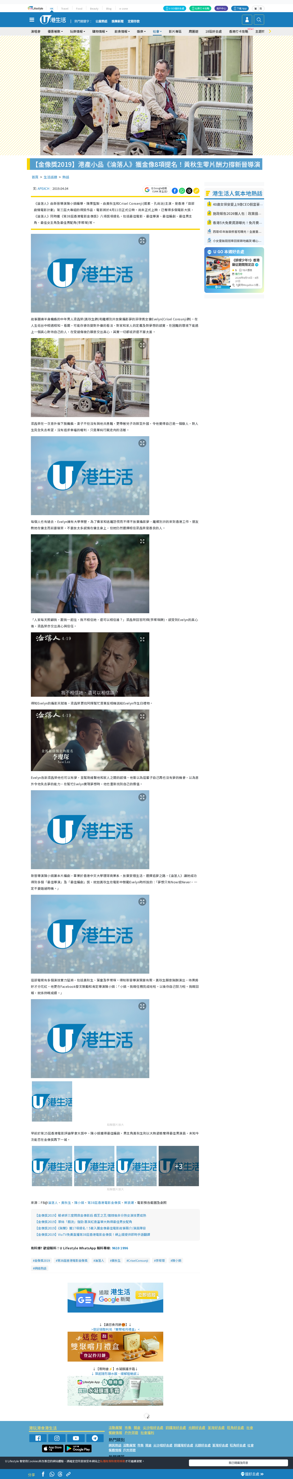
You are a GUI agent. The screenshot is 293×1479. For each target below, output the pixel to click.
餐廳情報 (115, 1432)
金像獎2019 (42, 1260)
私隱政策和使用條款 (112, 1461)
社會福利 (147, 1432)
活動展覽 (115, 1427)
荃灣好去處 (216, 1427)
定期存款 (134, 21)
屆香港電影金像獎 (107, 1202)
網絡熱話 (40, 1268)
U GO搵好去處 (176, 8)
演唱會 (35, 31)
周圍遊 (193, 31)
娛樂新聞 (118, 21)
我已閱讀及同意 (238, 1463)
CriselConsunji (138, 1260)
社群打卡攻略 (202, 8)
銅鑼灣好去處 (176, 1427)
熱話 (65, 176)
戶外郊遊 (131, 1432)
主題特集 (261, 31)
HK (51, 8)
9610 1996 (120, 1248)
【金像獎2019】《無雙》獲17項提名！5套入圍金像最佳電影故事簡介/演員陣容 (90, 1228)
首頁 (35, 176)
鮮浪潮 (129, 1202)
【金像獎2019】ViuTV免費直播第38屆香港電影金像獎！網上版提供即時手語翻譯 (92, 1234)
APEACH (43, 188)
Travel (64, 8)
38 (92, 1202)
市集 (128, 1427)
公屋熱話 (101, 21)
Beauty (94, 8)
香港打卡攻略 (238, 31)
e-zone (123, 8)
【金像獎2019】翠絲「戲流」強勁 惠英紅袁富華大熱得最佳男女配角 (83, 1221)
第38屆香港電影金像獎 (72, 1260)
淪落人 (53, 1202)
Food (79, 8)
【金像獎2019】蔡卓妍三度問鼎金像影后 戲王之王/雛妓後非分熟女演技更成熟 (90, 1215)
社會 (249, 1427)
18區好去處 (213, 31)
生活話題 (50, 176)
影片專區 (175, 31)
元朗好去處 (196, 1427)
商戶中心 (221, 8)
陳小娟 (79, 1202)
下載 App (242, 8)
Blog (109, 8)
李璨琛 (160, 1260)
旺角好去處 (235, 1427)
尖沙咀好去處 (153, 1427)
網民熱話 (115, 1445)
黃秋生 (66, 1202)
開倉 (137, 1427)
